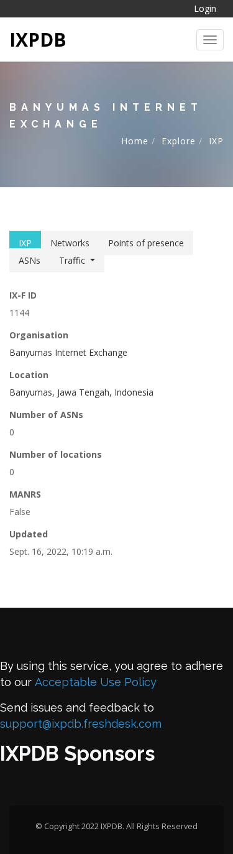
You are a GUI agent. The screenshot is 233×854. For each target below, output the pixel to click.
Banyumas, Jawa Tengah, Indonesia (81, 392)
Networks (69, 243)
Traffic (72, 260)
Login (205, 8)
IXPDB (37, 39)
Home (134, 141)
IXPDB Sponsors (77, 753)
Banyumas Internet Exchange (68, 352)
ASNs (29, 260)
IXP (216, 141)
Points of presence (146, 243)
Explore (179, 141)
